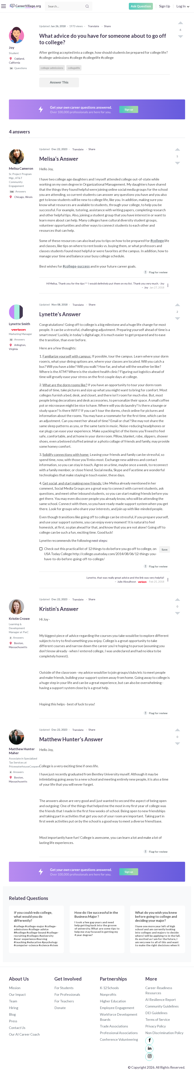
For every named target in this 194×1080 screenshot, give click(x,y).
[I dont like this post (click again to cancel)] (180, 36)
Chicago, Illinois (23, 197)
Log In (181, 6)
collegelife (74, 67)
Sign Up (164, 6)
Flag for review (156, 272)
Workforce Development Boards (118, 1017)
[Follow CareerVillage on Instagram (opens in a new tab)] (149, 1057)
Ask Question (141, 6)
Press (13, 1021)
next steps (99, 540)
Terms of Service (157, 1019)
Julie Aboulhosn (126, 581)
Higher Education (113, 1001)
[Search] (87, 6)
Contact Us (17, 1028)
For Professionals (67, 994)
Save (164, 549)
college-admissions (52, 67)
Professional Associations (119, 1033)
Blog (12, 1014)
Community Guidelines (162, 1006)
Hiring (13, 1008)
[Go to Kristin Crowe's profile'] (17, 608)
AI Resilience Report (160, 999)
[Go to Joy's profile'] (17, 37)
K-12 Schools (109, 988)
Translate (93, 26)
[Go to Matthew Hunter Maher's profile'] (17, 738)
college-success (77, 266)
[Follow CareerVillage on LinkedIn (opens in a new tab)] (149, 1049)
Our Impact (17, 994)
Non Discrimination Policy (164, 1033)
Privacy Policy (155, 1026)
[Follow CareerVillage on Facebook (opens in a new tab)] (149, 1041)
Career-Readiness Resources (158, 990)
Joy (146, 287)
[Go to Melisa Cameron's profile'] (17, 157)
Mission (14, 988)
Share (107, 26)
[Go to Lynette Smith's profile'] (17, 313)
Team (13, 1001)
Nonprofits (108, 994)
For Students (64, 988)
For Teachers (64, 1001)
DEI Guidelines (156, 1013)
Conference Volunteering (119, 1039)
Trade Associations (114, 1026)
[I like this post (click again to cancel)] (180, 23)
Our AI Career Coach (24, 1034)
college (158, 241)
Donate (60, 1008)
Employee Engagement (117, 1008)
